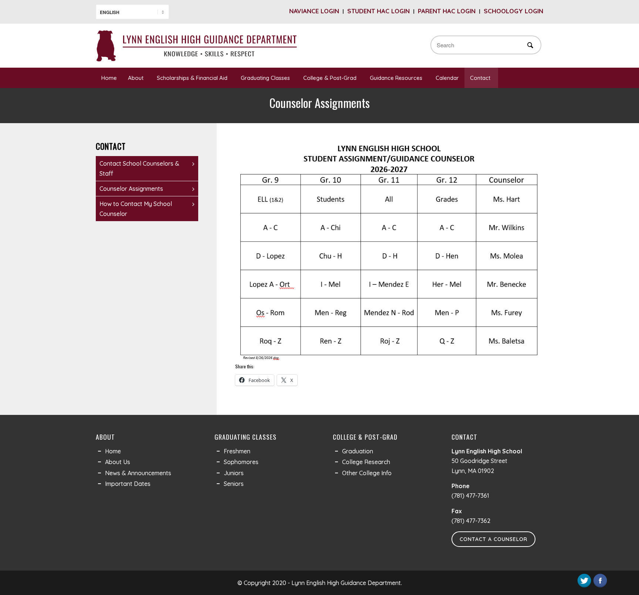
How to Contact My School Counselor (135, 208)
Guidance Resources (396, 77)
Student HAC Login (378, 11)
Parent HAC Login (447, 11)
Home (109, 77)
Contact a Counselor (493, 539)
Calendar (447, 77)
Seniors (234, 483)
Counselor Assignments (131, 188)
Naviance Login (314, 11)
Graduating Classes (265, 77)
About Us (117, 462)
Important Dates (128, 483)
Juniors (234, 473)
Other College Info (367, 473)
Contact (480, 77)
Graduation (357, 451)
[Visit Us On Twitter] (584, 586)
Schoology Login (513, 11)
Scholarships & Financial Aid (192, 77)
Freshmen (237, 451)
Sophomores (241, 462)
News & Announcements (138, 473)
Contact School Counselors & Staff (139, 168)
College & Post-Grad (329, 77)
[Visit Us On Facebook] (600, 586)
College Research (366, 462)
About (135, 77)
